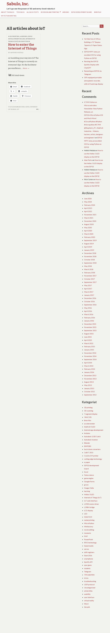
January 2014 (89, 372)
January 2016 (89, 321)
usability (87, 594)
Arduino (65, 12)
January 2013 (89, 388)
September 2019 (90, 240)
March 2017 (88, 292)
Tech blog (20, 12)
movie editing (89, 530)
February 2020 (89, 237)
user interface (89, 597)
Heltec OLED (89, 494)
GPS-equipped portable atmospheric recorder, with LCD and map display (93, 80)
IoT (18, 109)
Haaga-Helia (89, 488)
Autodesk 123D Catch (92, 436)
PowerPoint (88, 539)
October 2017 (89, 279)
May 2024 (88, 202)
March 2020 (88, 234)
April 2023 (88, 208)
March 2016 (88, 314)
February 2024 (89, 205)
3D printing (15, 36)
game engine (88, 478)
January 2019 (89, 250)
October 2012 (89, 391)
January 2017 (89, 295)
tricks (86, 578)
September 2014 (90, 359)
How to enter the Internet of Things (22, 46)
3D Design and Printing (50, 12)
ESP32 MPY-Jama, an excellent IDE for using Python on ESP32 (92, 55)
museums (87, 533)
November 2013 (90, 379)
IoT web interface (90, 501)
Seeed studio (88, 546)
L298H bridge (89, 507)
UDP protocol (89, 584)
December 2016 (90, 298)
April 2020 (88, 231)
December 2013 (90, 375)
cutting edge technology (93, 459)
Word (86, 604)
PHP (86, 536)
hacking (87, 491)
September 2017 (90, 282)
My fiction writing (8, 16)
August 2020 (89, 224)
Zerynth (87, 607)
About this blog (7, 12)
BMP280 (87, 446)
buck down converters (92, 449)
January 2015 (89, 350)
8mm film (97, 12)
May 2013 (88, 385)
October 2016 (89, 301)
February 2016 (89, 318)
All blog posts (33, 12)
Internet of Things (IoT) (92, 497)
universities (88, 591)
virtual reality (89, 600)
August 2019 (89, 244)
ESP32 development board (81, 12)
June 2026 (88, 198)
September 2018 (90, 263)
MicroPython (24, 41)
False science (89, 475)
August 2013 (89, 382)
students (87, 568)
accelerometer (89, 424)
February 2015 (89, 346)
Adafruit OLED (89, 427)
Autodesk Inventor (91, 440)
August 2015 (89, 334)
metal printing (89, 520)
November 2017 (90, 276)
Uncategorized (89, 588)
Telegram (87, 572)
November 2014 (90, 356)
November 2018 (90, 256)
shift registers (89, 552)
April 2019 (88, 247)
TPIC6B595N (89, 575)
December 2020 (90, 221)
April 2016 (88, 311)
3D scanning (88, 411)
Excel (86, 472)
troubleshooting (90, 581)
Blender (87, 443)
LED (85, 514)
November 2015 (90, 327)
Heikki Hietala (17, 52)
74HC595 (88, 417)
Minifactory (88, 526)
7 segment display (90, 414)
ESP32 (27, 107)
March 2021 (88, 218)
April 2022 (88, 211)
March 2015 (88, 343)
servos (86, 549)
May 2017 (88, 285)
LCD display (88, 510)
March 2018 (88, 269)
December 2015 (90, 324)
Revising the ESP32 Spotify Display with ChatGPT (91, 64)
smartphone (88, 559)
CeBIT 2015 (88, 452)
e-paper (87, 462)
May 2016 (88, 308)
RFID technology (90, 543)
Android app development (93, 430)
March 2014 (88, 366)
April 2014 (88, 363)
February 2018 (89, 273)
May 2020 (88, 227)
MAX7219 (88, 517)
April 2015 (88, 340)
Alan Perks (88, 160)
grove (86, 485)
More (26, 68)
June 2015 (88, 337)
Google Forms (89, 481)
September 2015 (90, 330)
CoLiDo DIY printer (91, 456)
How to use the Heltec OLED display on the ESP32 (93, 153)
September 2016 (90, 305)
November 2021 (90, 215)
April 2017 (88, 289)
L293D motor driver (91, 504)
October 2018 (89, 260)
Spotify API (88, 562)
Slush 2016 (88, 555)
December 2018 (90, 253)
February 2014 (89, 369)
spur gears (88, 565)
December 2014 (90, 353)
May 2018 (88, 266)
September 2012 (90, 395)
